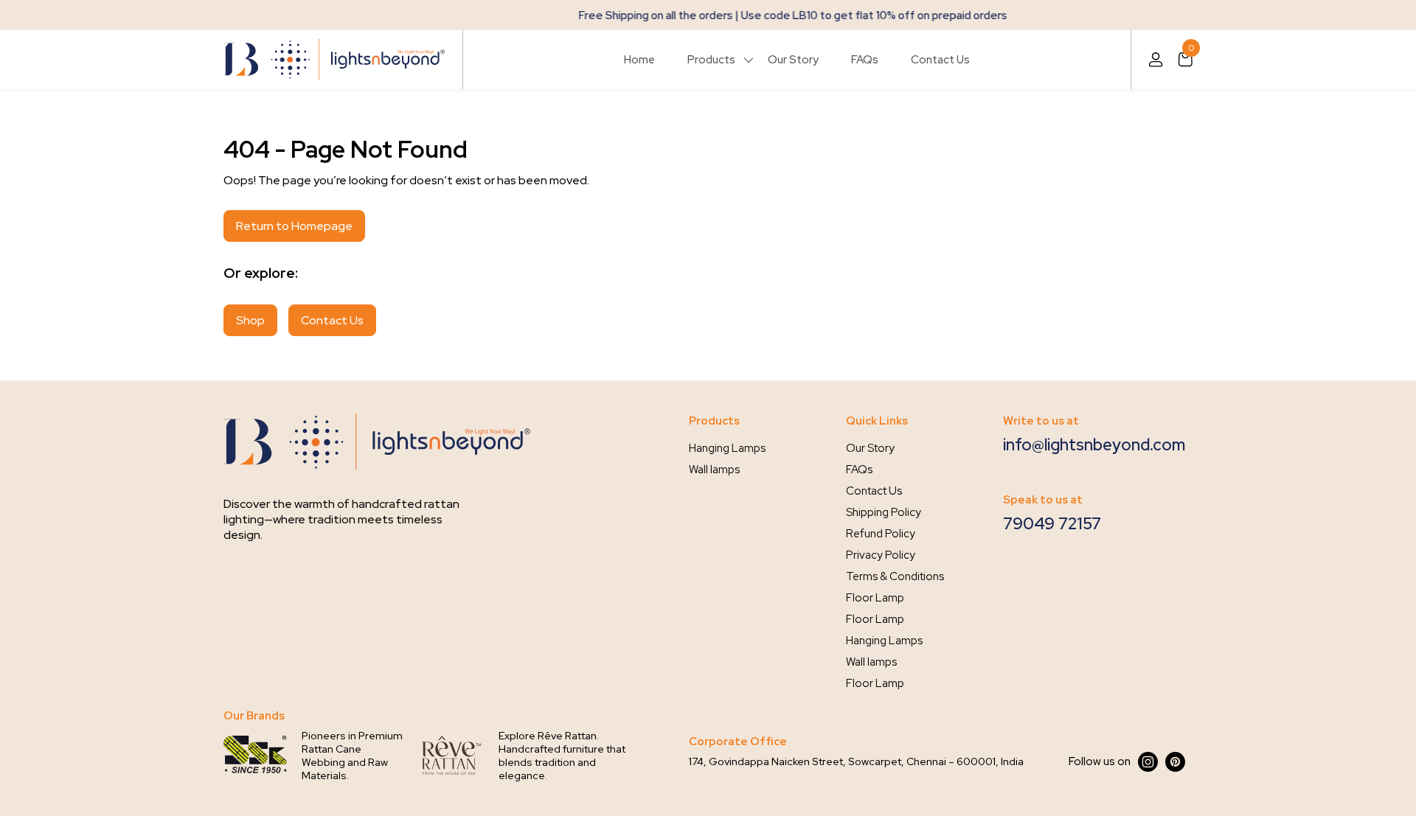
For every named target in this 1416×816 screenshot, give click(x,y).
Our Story (793, 59)
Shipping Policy (883, 512)
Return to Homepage (294, 226)
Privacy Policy (880, 555)
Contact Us (940, 59)
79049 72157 (1052, 523)
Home (639, 59)
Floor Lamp (875, 597)
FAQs (864, 59)
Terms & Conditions (895, 576)
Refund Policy (880, 533)
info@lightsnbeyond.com (1094, 445)
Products (711, 59)
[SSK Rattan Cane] (255, 755)
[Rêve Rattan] (452, 755)
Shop (250, 320)
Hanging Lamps (727, 448)
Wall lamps (714, 469)
